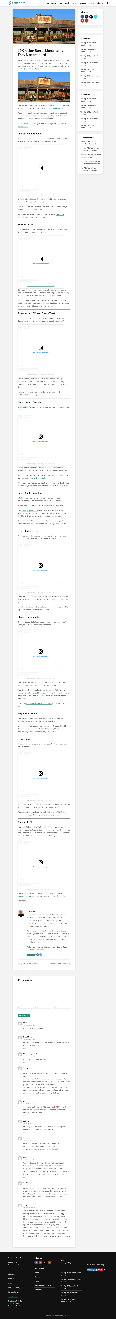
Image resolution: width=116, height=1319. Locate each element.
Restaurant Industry (87, 3)
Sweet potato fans (25, 407)
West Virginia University (50, 915)
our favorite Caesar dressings (39, 703)
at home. (47, 610)
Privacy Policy (13, 1292)
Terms (63, 1260)
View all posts (31, 954)
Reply (24, 1031)
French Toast (37, 318)
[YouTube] (82, 21)
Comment (20, 985)
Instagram (51, 947)
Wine (75, 3)
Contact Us (12, 1262)
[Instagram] (91, 17)
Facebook (40, 950)
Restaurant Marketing (95, 1265)
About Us (100, 3)
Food (60, 3)
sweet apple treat (29, 510)
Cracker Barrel (58, 108)
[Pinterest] (86, 21)
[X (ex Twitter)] (86, 17)
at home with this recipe (36, 478)
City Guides (51, 3)
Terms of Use (13, 1296)
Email (37, 1007)
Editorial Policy (14, 1288)
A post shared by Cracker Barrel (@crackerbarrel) (40, 195)
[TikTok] (95, 17)
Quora (59, 947)
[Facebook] (82, 17)
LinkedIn (42, 947)
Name (19, 1007)
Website (55, 1007)
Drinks (67, 3)
